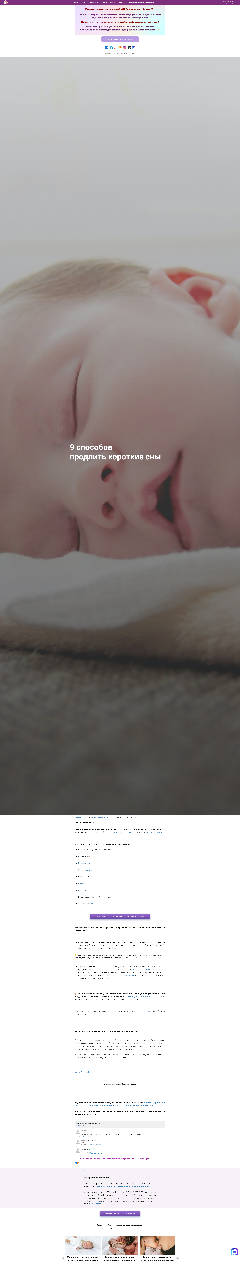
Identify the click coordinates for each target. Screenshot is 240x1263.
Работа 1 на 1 (94, 2)
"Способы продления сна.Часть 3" (141, 1105)
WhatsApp (120, 1090)
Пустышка (82, 890)
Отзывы (113, 2)
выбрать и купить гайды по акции (120, 39)
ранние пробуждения (155, 832)
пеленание (145, 1011)
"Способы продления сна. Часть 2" (105, 1105)
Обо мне (122, 2)
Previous (63, 1258)
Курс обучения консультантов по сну (141, 2)
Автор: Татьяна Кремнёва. (86, 1072)
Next (177, 1258)
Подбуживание (84, 883)
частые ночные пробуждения (123, 832)
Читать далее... (95, 1203)
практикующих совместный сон (147, 969)
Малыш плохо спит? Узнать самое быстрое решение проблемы (120, 916)
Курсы (84, 2)
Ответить (94, 1136)
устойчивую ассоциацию (137, 996)
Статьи (105, 2)
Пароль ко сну (84, 863)
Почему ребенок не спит (99, 817)
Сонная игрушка (85, 903)
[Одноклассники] (78, 1163)
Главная (76, 2)
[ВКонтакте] (76, 1163)
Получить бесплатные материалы (120, 1214)
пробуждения (128, 975)
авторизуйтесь (80, 1125)
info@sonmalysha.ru (227, 1)
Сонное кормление (86, 870)
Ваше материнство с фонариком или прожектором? (123, 1186)
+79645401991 (229, 3)
